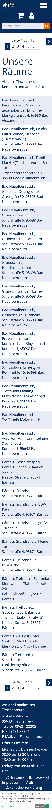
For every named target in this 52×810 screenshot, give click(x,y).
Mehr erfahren (8, 806)
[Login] (32, 15)
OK (47, 806)
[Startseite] (10, 6)
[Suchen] (47, 26)
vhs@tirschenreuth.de (32, 736)
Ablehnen (40, 806)
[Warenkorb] (21, 15)
